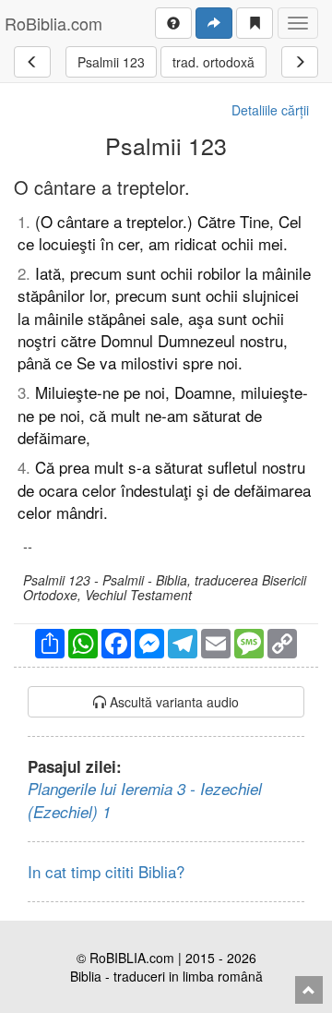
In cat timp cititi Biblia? (106, 871)
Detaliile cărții (270, 110)
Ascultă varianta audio (172, 702)
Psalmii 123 (111, 62)
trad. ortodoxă (213, 62)
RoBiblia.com (53, 23)
